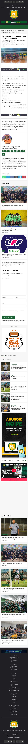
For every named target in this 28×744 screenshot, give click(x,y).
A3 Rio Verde (13, 405)
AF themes (17, 737)
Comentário (5, 278)
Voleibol (14, 699)
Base (14, 670)
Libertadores (14, 711)
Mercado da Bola (14, 681)
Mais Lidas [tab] (12, 355)
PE (6, 225)
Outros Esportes (14, 700)
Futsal (3, 201)
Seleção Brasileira (14, 713)
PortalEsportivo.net (15, 733)
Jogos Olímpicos (14, 694)
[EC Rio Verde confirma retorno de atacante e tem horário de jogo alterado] (5, 386)
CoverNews (10, 737)
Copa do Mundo (14, 706)
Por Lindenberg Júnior (20, 40)
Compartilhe (6, 41)
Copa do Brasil (14, 685)
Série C (14, 678)
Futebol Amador (14, 655)
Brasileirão (14, 673)
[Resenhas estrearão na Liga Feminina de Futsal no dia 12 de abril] (14, 218)
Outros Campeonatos (14, 690)
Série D (14, 679)
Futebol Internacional (14, 705)
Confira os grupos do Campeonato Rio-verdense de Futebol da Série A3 (18, 408)
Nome (4, 297)
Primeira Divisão (14, 666)
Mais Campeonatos (14, 684)
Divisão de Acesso (14, 384)
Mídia (14, 702)
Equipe (16, 7)
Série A (14, 675)
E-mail (16, 297)
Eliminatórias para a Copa (14, 709)
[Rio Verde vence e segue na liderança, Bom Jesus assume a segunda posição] (5, 397)
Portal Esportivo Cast (9, 7)
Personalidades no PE (14, 657)
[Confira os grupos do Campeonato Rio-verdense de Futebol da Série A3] (5, 407)
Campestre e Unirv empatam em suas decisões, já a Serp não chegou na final (12, 100)
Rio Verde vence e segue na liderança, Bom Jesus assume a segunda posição (18, 398)
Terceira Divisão (14, 669)
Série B (14, 676)
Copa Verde (14, 687)
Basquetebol (14, 696)
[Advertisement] (14, 499)
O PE (3, 7)
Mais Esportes (14, 693)
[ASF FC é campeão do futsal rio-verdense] (14, 194)
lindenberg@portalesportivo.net (9, 148)
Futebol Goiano (14, 364)
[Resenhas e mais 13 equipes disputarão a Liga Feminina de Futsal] (14, 244)
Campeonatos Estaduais (14, 688)
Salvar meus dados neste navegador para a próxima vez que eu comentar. (13, 311)
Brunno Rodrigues (14, 735)
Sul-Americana (14, 714)
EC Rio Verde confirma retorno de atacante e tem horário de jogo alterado (18, 388)
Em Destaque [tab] (6, 359)
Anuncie (20, 7)
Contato (24, 7)
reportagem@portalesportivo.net (9, 129)
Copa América (14, 708)
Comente (13, 41)
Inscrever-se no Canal (14, 479)
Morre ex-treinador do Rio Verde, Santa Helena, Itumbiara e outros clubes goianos (18, 367)
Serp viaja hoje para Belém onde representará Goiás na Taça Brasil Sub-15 (14, 106)
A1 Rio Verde (14, 658)
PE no (3, 460)
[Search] (26, 26)
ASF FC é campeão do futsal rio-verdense (12, 205)
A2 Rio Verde (14, 660)
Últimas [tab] (4, 355)
